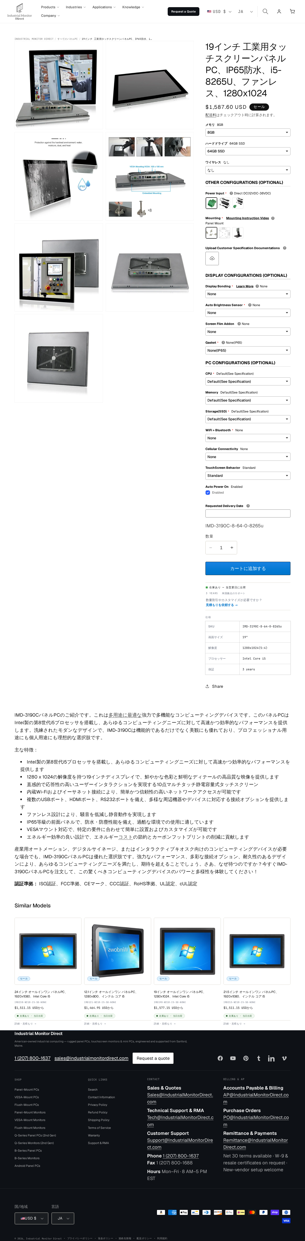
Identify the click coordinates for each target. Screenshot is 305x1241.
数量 (209, 536)
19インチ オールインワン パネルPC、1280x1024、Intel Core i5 (180, 994)
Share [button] (217, 686)
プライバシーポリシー (80, 1238)
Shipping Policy (98, 1120)
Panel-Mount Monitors (30, 1112)
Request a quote (153, 1058)
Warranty (94, 1135)
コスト (125, 837)
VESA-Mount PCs (27, 1097)
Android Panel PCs (27, 1166)
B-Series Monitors (27, 1158)
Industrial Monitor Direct (34, 38)
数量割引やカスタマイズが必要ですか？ (234, 602)
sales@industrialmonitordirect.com (91, 1058)
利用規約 (162, 1238)
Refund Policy (97, 1112)
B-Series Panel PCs (28, 1150)
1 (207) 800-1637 (32, 1058)
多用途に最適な (125, 715)
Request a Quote (183, 11)
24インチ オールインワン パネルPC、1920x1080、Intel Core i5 (41, 994)
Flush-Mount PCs (27, 1105)
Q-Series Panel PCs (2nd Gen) (35, 1135)
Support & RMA (98, 1143)
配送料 (210, 115)
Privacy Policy (97, 1105)
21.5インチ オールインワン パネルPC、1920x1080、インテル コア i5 (251, 994)
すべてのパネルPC (67, 38)
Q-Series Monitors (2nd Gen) (34, 1143)
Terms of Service (99, 1127)
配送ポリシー (144, 1238)
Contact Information (101, 1097)
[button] (50, 7)
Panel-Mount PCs (27, 1089)
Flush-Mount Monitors (30, 1127)
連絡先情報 (125, 1238)
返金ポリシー (105, 1238)
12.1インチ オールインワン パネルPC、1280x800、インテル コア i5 (111, 994)
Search (93, 1089)
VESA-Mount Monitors (30, 1120)
